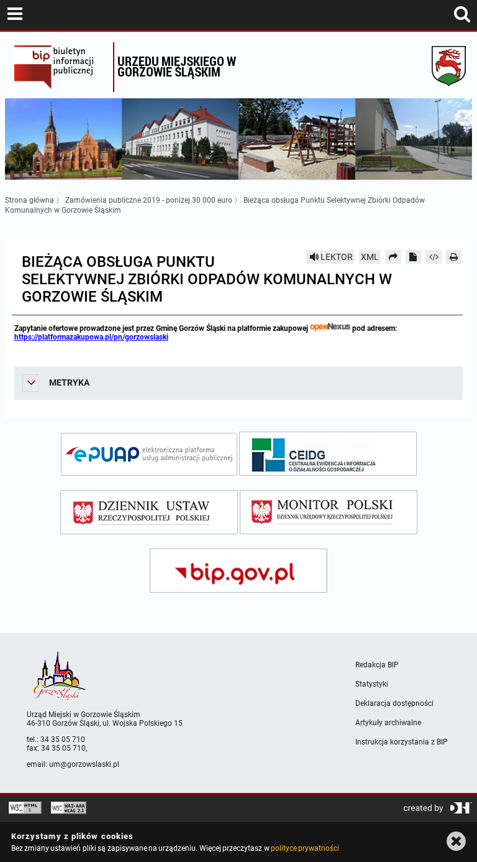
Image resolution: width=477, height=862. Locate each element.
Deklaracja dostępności (394, 703)
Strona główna (29, 200)
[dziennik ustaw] (149, 512)
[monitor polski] (328, 512)
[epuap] (149, 454)
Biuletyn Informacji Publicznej (60, 67)
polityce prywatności (305, 848)
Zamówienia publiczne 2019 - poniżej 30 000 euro (148, 200)
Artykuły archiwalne (388, 722)
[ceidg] (328, 454)
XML (370, 257)
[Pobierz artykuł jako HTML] (433, 257)
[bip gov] (238, 571)
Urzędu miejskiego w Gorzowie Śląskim (176, 66)
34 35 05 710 (62, 739)
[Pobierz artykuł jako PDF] (414, 257)
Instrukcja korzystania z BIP (401, 742)
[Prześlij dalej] (393, 257)
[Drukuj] (454, 257)
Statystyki (371, 684)
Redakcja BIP (377, 664)
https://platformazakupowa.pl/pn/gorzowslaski (91, 337)
